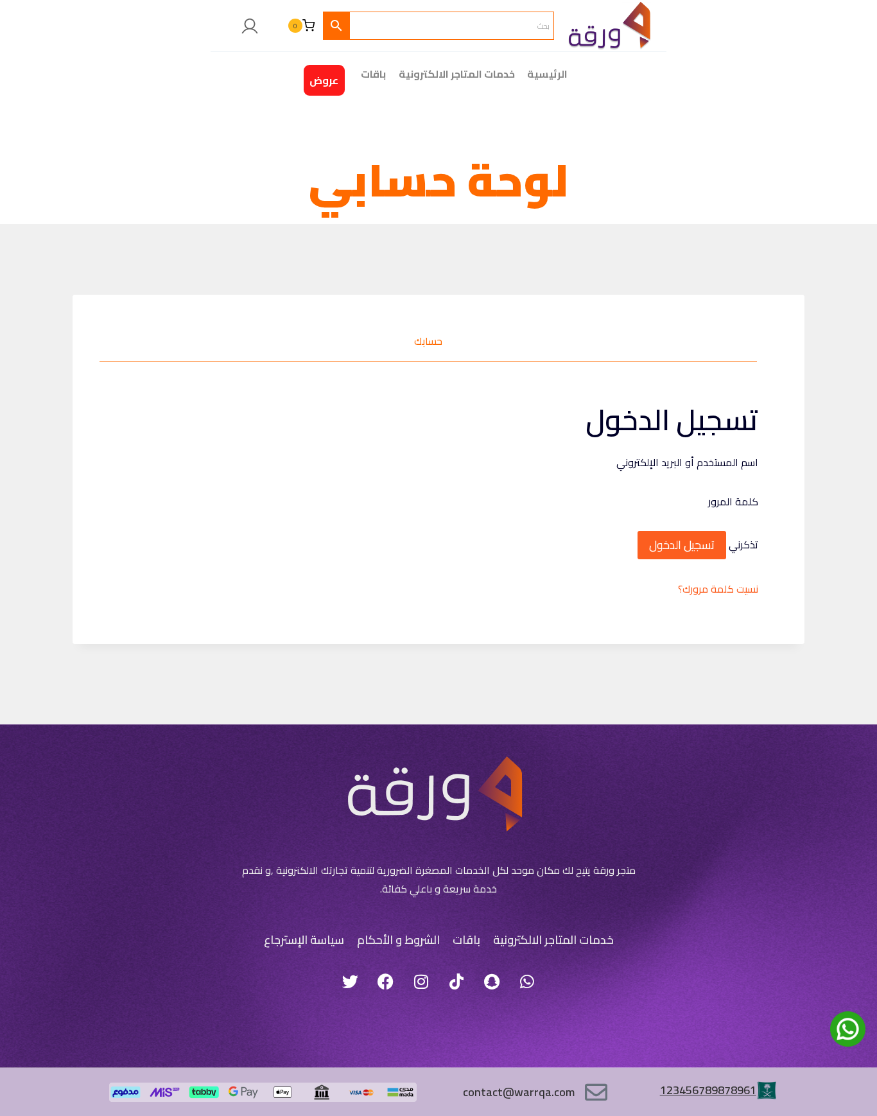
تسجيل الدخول (682, 544)
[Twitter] (350, 981)
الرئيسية (547, 73)
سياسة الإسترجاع (304, 939)
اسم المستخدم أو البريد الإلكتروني (683, 462)
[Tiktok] (456, 981)
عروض (323, 80)
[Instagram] (421, 981)
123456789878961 (708, 1090)
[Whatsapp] (527, 981)
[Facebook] (386, 981)
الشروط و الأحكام (398, 939)
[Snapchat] (492, 981)
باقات (466, 939)
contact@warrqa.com (519, 1092)
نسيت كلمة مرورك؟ (718, 588)
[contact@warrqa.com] (596, 1092)
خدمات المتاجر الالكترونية (457, 73)
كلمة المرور (729, 501)
